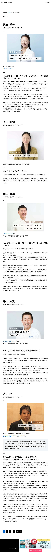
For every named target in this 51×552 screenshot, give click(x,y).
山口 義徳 (9, 194)
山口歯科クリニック (8, 233)
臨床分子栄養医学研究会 (6, 2)
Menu (48, 2)
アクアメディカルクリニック (9, 341)
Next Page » (19, 531)
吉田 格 (7, 394)
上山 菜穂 (9, 122)
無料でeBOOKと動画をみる (35, 550)
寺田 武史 (9, 301)
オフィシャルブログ (7, 68)
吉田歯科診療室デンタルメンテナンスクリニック (14, 436)
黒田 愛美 (9, 24)
